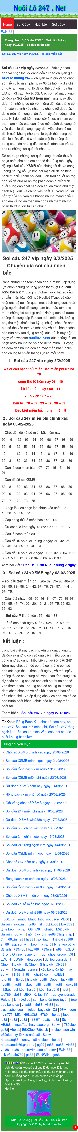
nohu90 (48, 928)
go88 (4, 1029)
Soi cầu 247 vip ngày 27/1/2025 (45, 712)
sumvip (30, 954)
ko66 (55, 923)
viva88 (27, 1004)
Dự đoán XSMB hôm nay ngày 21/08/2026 (37, 785)
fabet (28, 984)
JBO (28, 994)
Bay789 (67, 923)
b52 (18, 1014)
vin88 (38, 1004)
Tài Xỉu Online (12, 954)
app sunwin (20, 944)
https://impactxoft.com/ (39, 1049)
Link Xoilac (22, 999)
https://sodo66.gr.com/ (18, 1044)
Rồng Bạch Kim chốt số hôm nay (40, 721)
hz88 (30, 939)
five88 (6, 984)
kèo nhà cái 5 (41, 944)
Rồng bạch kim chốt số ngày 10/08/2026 (36, 878)
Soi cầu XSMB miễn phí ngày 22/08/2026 (36, 777)
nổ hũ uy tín (37, 934)
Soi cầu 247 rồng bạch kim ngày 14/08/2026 (38, 844)
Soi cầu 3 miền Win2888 (35, 731)
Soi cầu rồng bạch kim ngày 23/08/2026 (35, 768)
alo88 (17, 994)
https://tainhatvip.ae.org (31, 1024)
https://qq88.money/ (16, 1039)
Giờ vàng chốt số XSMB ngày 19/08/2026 (36, 802)
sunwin (6, 969)
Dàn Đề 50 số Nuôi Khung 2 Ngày (49, 564)
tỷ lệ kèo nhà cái (13, 928)
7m (3, 939)
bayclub (44, 1009)
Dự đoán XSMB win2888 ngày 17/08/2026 (36, 819)
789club (20, 949)
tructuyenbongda (63, 994)
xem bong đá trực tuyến (51, 999)
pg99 (41, 1044)
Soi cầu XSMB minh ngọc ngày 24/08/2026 (37, 760)
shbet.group (57, 954)
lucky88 (67, 979)
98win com (68, 1009)
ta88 (56, 1019)
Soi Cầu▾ (23, 24)
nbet (65, 989)
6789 (44, 1014)
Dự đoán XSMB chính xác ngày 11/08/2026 (38, 869)
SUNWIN (43, 1054)
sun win (69, 1029)
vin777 (8, 1014)
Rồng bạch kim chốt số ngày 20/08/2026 (36, 794)
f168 (17, 974)
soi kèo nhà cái (25, 989)
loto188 (7, 979)
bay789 (34, 949)
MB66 (65, 918)
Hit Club (30, 964)
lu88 (38, 984)
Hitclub (16, 964)
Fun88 (32, 923)
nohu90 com (42, 974)
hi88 (41, 918)
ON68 (60, 964)
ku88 (14, 1019)
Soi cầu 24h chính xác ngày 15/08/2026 (35, 836)
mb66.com (8, 918)
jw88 (59, 949)
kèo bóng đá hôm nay (57, 969)
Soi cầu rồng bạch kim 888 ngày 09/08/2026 (38, 886)
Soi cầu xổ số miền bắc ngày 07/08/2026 (36, 903)
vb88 (24, 1019)
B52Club (28, 1029)
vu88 (44, 979)
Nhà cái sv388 (62, 939)
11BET (35, 1019)
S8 (64, 1019)
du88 (60, 1044)
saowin (19, 923)
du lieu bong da (56, 959)
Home (7, 24)
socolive (52, 918)
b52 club (63, 928)
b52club (7, 1034)
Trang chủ (12, 40)
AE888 (6, 1024)
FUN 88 (7, 31)
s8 (22, 939)
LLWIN (6, 959)
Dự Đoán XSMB (32, 40)
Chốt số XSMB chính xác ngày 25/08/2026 (37, 751)
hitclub (19, 979)
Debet (54, 979)
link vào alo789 (12, 1054)
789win (47, 949)
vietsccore (34, 959)
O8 (31, 928)
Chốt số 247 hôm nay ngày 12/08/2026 (34, 861)
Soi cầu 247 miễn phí (31, 726)
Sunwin (6, 923)
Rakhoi (6, 999)
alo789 (6, 994)
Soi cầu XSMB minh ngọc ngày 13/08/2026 (37, 853)
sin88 (5, 944)
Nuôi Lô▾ (41, 24)
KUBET (59, 974)
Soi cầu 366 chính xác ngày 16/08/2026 (35, 827)
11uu (42, 954)
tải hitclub (46, 964)
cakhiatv (43, 939)
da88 (48, 984)
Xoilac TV (41, 994)
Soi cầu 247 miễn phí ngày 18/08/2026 (34, 810)
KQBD (69, 949)
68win (13, 939)
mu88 (22, 918)
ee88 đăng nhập (60, 934)
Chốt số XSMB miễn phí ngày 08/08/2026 (36, 895)
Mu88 (32, 918)
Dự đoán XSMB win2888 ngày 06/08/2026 (36, 912)
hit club (43, 923)
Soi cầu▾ (58, 24)
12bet (7, 989)
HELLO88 (31, 1014)
